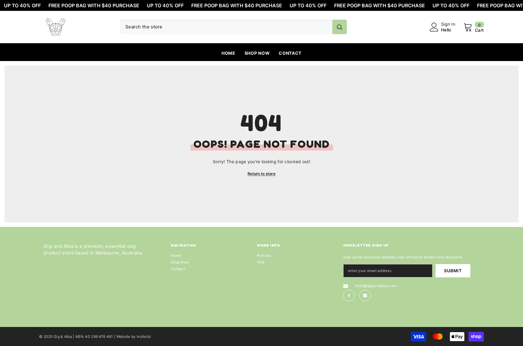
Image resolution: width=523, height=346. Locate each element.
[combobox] (226, 27)
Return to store (261, 173)
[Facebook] (349, 295)
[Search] (233, 27)
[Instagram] (365, 295)
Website (123, 336)
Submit (453, 270)
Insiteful (144, 336)
